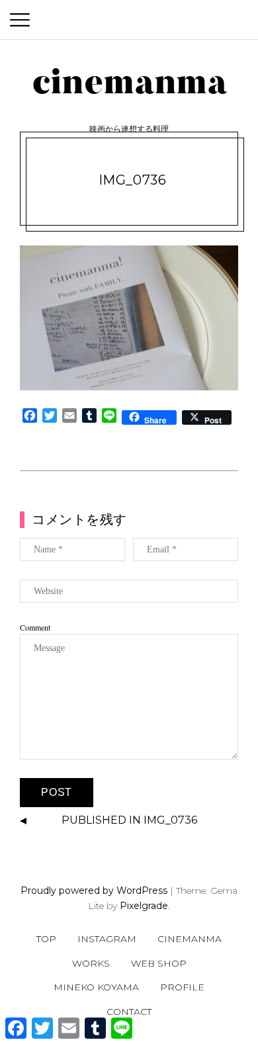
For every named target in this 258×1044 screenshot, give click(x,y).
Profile (182, 987)
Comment (35, 627)
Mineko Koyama (96, 987)
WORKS (91, 963)
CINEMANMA (189, 939)
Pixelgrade (144, 906)
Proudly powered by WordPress (94, 890)
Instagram (106, 939)
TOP (46, 939)
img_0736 (133, 180)
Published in (129, 820)
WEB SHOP (159, 963)
